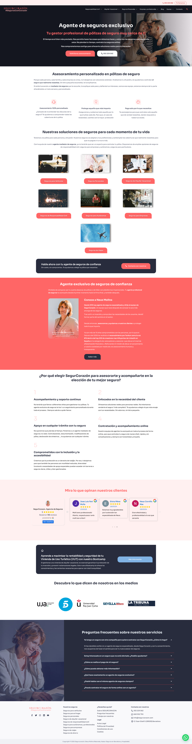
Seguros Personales (128, 9)
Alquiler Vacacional (110, 9)
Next (160, 512)
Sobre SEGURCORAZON (107, 711)
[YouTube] (48, 715)
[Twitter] (36, 715)
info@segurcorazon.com (143, 718)
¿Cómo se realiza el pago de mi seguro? (101, 662)
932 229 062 (168, 3)
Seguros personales (71, 716)
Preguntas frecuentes (105, 713)
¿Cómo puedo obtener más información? (102, 669)
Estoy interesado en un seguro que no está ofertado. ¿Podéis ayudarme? (115, 656)
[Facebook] (32, 715)
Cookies (100, 732)
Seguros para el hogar (71, 713)
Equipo (169, 9)
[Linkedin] (44, 715)
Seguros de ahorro (70, 733)
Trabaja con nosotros (105, 716)
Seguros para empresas (72, 727)
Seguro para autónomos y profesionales (79, 725)
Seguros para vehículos (72, 711)
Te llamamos (180, 3)
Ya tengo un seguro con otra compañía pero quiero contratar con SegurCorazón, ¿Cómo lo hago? (125, 640)
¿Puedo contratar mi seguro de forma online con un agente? (110, 688)
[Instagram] (40, 715)
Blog (162, 9)
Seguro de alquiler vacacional (74, 719)
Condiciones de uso (105, 729)
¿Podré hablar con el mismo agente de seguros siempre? (109, 681)
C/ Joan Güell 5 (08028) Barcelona (146, 721)
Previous (67, 512)
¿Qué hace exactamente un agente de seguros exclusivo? (109, 675)
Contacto (179, 9)
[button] (101, 9)
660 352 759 (138, 714)
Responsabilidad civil (92, 9)
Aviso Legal (101, 723)
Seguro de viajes (69, 730)
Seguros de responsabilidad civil (76, 722)
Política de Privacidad (105, 726)
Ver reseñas (48, 522)
